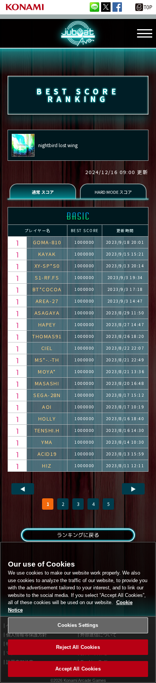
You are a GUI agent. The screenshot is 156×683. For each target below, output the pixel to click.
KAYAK (47, 253)
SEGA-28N (47, 395)
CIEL (47, 348)
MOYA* (47, 371)
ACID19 (47, 453)
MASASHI (47, 383)
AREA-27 (47, 301)
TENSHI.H (47, 430)
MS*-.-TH (47, 359)
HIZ (47, 465)
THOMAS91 (47, 336)
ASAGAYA (47, 312)
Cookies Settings (78, 625)
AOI (47, 406)
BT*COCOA (47, 289)
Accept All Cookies (77, 669)
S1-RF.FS (47, 277)
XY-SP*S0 (47, 265)
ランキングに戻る (78, 535)
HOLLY (47, 418)
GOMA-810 (47, 242)
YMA (47, 442)
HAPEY (47, 324)
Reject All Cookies (78, 647)
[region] (78, 612)
